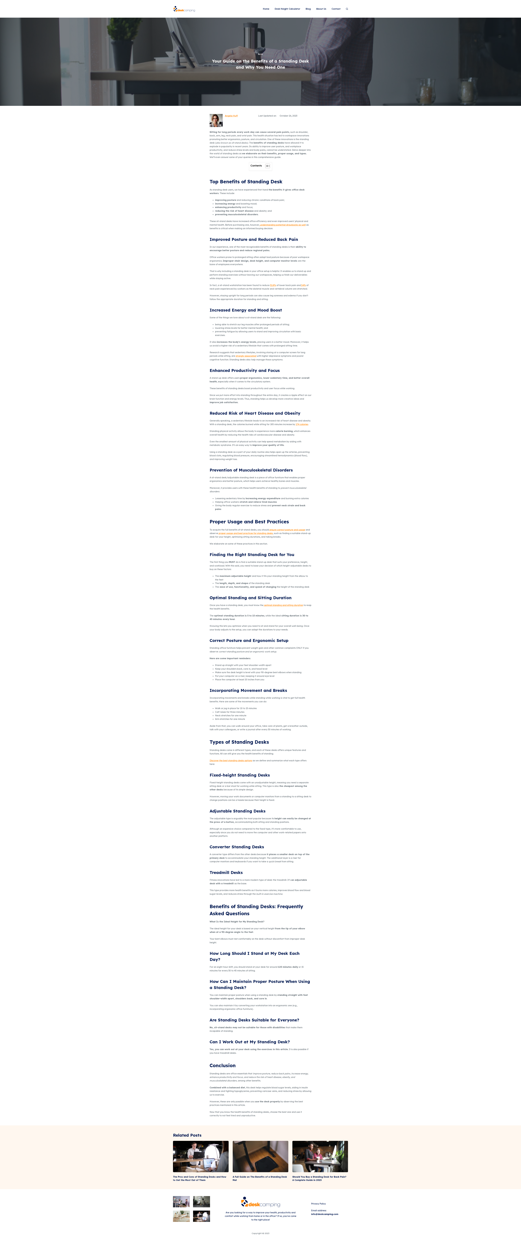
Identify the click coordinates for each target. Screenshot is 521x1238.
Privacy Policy (318, 1203)
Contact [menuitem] (336, 8)
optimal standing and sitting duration (283, 605)
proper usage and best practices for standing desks (245, 533)
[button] (266, 166)
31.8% (273, 285)
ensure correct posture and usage (287, 529)
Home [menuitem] (266, 8)
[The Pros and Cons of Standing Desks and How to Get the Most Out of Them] (201, 1156)
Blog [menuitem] (308, 8)
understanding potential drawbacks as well (283, 224)
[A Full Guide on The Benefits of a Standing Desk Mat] (260, 1156)
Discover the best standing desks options (231, 760)
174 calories (302, 424)
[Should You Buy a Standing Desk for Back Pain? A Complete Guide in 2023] (320, 1156)
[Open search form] (347, 9)
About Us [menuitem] (321, 8)
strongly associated (246, 356)
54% (303, 285)
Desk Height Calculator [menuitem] (287, 8)
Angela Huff (231, 115)
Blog (260, 54)
